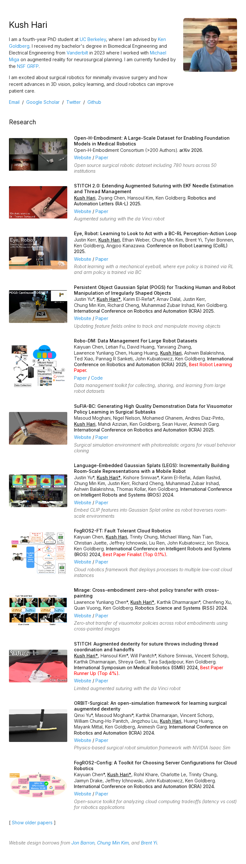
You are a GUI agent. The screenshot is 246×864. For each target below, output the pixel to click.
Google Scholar (43, 102)
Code (97, 378)
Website (82, 157)
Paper (101, 157)
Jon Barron (82, 842)
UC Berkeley (93, 39)
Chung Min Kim (113, 842)
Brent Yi (149, 842)
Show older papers (32, 822)
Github (94, 102)
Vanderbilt (77, 52)
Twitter (73, 102)
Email (14, 102)
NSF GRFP (28, 66)
